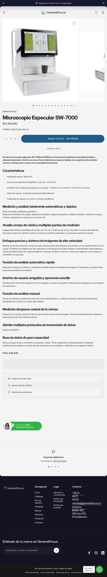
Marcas (38, 511)
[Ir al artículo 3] (39, 105)
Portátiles (39, 507)
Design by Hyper (65, 568)
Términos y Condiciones (59, 493)
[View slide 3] (55, 466)
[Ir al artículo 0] (33, 105)
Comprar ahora (53, 148)
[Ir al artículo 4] (42, 105)
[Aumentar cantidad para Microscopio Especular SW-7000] (16, 139)
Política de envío (76, 572)
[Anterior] (4, 3)
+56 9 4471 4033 (59, 461)
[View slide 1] (48, 466)
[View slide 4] (58, 466)
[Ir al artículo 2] (36, 105)
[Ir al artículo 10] (61, 105)
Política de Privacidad (58, 500)
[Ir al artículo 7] (52, 105)
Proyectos (39, 518)
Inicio (37, 492)
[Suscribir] (56, 550)
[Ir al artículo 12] (67, 105)
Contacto (39, 522)
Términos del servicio (63, 572)
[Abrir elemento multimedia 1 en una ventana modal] (74, 23)
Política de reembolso (32, 572)
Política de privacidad (47, 572)
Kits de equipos (38, 501)
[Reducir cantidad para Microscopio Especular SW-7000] (6, 139)
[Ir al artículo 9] (58, 105)
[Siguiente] (103, 3)
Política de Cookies (58, 506)
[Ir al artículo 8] (55, 105)
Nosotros (39, 514)
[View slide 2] (52, 466)
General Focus (9, 111)
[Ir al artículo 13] (70, 105)
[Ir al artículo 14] (73, 105)
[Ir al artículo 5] (45, 105)
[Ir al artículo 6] (48, 105)
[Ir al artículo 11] (64, 105)
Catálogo (39, 496)
